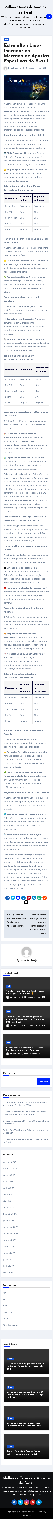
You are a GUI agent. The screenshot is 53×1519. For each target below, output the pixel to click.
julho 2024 (8, 1181)
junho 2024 (8, 1188)
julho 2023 (8, 1260)
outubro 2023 (9, 1240)
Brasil (5, 1305)
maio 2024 (8, 1194)
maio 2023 (8, 1273)
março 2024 (9, 1207)
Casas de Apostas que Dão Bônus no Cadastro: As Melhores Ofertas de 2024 (26, 1366)
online (6, 1318)
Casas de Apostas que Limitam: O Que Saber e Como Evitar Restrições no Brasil (26, 1395)
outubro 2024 (9, 1162)
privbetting (16, 68)
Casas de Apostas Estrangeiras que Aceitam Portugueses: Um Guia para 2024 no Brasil (25, 1019)
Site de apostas (10, 1325)
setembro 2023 (10, 1247)
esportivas (8, 1312)
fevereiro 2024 (10, 1214)
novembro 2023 (10, 1233)
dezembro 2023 (10, 1227)
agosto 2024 (9, 1175)
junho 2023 (8, 1266)
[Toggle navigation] (2, 16)
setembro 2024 (10, 1168)
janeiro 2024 (9, 1220)
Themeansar (26, 1515)
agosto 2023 (9, 1253)
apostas (6, 1292)
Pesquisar (9, 1073)
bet (6, 39)
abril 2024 (8, 1201)
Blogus (40, 1512)
